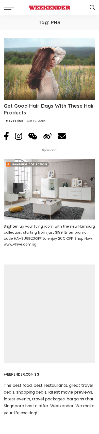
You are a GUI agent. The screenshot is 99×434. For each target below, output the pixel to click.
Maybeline (14, 121)
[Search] (92, 7)
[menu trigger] (10, 7)
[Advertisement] (49, 313)
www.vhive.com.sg (20, 244)
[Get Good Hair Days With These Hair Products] (49, 69)
